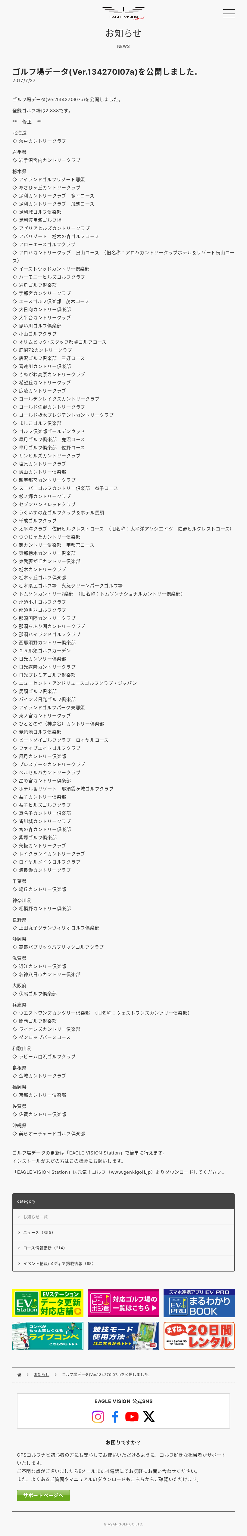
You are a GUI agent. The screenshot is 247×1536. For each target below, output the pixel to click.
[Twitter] (149, 1416)
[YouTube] (132, 1416)
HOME (19, 1375)
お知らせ (41, 1374)
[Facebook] (115, 1416)
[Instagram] (98, 1416)
